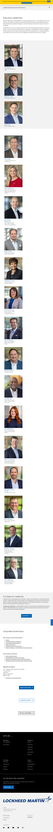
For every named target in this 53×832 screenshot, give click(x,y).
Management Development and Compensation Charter (18, 659)
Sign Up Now (7, 787)
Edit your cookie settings (27, 3)
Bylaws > (8, 640)
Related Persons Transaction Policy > (14, 646)
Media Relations (31, 764)
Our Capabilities (6, 742)
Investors (5, 766)
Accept (48, 1)
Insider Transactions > (11, 644)
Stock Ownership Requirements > (13, 643)
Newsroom (29, 749)
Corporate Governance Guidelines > (14, 641)
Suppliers (5, 769)
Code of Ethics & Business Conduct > (19, 647)
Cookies (5, 819)
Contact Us (29, 761)
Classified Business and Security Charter (15, 657)
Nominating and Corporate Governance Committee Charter (19, 660)
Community (30, 744)
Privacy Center (6, 815)
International (6, 764)
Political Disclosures (25, 713)
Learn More (25, 615)
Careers (29, 742)
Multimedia (30, 766)
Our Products (6, 744)
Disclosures (30, 769)
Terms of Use (6, 817)
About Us (29, 754)
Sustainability (30, 752)
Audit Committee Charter (11, 656)
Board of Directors (25, 687)
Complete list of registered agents (13, 678)
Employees (5, 761)
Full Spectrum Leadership (9, 606)
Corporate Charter (25, 700)
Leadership (30, 747)
